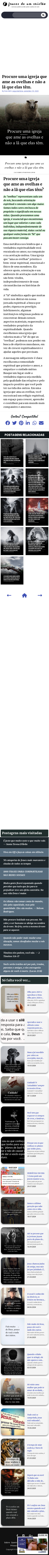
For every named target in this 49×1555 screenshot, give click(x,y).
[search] (43, 15)
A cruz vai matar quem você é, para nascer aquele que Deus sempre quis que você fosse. (11, 577)
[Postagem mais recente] (9, 596)
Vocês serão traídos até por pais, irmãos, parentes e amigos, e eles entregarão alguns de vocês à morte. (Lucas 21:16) (24, 967)
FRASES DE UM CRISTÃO (27, 4)
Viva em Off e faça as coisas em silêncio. (23, 852)
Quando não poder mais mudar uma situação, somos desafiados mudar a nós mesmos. (24, 941)
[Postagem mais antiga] (39, 596)
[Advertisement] (24, 45)
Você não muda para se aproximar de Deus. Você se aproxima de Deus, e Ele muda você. (11, 459)
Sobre (7, 1542)
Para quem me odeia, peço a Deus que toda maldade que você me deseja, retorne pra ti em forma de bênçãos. (11, 488)
